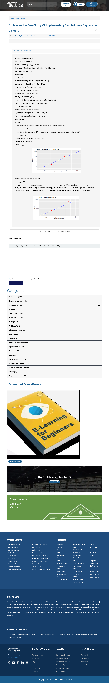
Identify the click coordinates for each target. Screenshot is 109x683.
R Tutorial (92, 544)
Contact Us (36, 668)
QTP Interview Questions (45, 612)
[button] (66, 4)
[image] (40, 246)
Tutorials (35, 665)
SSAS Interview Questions (81, 607)
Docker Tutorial (94, 577)
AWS (13, 309)
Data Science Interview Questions (23, 607)
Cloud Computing (11, 634)
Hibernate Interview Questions (64, 604)
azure (13, 372)
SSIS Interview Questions (83, 612)
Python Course (12, 561)
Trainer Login (85, 665)
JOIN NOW (54, 482)
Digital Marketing (17, 376)
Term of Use (85, 655)
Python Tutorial (78, 579)
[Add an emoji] (58, 246)
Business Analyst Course (40, 544)
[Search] (53, 4)
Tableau (14, 326)
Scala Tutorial (77, 571)
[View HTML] (11, 246)
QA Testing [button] (54, 305)
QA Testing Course (14, 550)
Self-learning (20, 637)
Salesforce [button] (54, 297)
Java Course (12, 556)
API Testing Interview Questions (64, 607)
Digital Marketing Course (40, 558)
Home (12, 18)
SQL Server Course (14, 547)
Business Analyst (18, 301)
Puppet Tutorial (94, 558)
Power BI (14, 351)
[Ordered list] (48, 246)
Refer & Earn (60, 671)
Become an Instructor (64, 661)
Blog (33, 661)
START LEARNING (18, 500)
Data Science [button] (54, 318)
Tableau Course (37, 567)
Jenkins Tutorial (94, 569)
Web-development (18, 359)
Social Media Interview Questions (81, 610)
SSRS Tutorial (61, 577)
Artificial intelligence (19, 363)
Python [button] (54, 334)
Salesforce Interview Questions (30, 604)
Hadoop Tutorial (62, 574)
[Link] (35, 246)
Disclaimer (84, 661)
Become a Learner (62, 658)
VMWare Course (37, 564)
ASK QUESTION (91, 4)
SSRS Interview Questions (43, 610)
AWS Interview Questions (52, 602)
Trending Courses (38, 655)
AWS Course (36, 547)
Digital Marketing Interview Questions (44, 607)
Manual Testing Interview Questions (61, 610)
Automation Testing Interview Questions (64, 612)
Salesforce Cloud (22, 634)
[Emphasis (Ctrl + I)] (30, 246)
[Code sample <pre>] (53, 246)
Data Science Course (39, 553)
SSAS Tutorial (77, 550)
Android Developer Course (40, 561)
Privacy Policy (86, 658)
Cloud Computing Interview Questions (24, 610)
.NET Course (11, 558)
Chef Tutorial (94, 566)
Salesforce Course (14, 544)
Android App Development (20, 368)
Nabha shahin (27, 51)
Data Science (20, 18)
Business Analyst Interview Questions (17, 602)
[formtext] (16, 246)
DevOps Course (13, 553)
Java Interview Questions (47, 604)
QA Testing (40, 634)
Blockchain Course (13, 564)
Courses (66, 3)
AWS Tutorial (61, 571)
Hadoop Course (37, 550)
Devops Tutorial (62, 563)
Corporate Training (63, 655)
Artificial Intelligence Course (41, 569)
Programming (11, 637)
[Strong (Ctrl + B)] (26, 246)
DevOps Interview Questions (36, 602)
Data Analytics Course (39, 556)
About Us (35, 671)
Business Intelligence (18, 343)
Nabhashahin (25, 36)
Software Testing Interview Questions (89, 602)
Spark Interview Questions (81, 604)
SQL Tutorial (60, 555)
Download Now (15, 461)
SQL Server (16, 313)
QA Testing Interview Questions (68, 602)
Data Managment (60, 634)
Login (80, 4)
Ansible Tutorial (94, 572)
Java (13, 338)
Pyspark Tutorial (78, 582)
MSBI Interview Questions (30, 612)
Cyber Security (17, 347)
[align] (21, 246)
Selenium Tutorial (78, 563)
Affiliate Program (62, 668)
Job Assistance (37, 658)
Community (60, 665)
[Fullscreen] (97, 246)
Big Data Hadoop (17, 330)
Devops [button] (54, 322)
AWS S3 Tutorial (62, 580)
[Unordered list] (44, 246)
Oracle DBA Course (14, 567)
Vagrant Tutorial (94, 574)
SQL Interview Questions (14, 604)
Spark (13, 355)
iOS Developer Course (15, 569)
